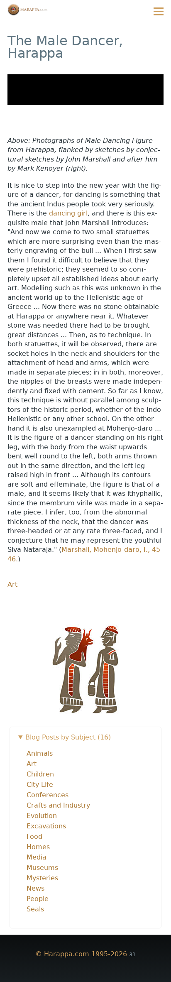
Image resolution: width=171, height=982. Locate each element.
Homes (38, 847)
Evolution (42, 816)
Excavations (46, 826)
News (35, 888)
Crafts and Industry (58, 805)
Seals (35, 909)
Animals (40, 753)
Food (34, 836)
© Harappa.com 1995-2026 (81, 954)
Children (40, 774)
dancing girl (68, 213)
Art (12, 584)
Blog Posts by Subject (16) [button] (68, 737)
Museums (42, 868)
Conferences (47, 795)
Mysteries (42, 878)
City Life (40, 785)
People (38, 899)
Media (36, 857)
